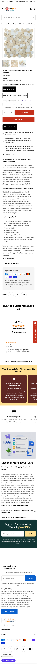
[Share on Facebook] (11, 294)
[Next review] (35, 349)
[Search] (33, 17)
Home (3, 24)
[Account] (31, 9)
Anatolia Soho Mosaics (8, 485)
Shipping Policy (21, 502)
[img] (18, 326)
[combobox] (18, 17)
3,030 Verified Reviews (18, 328)
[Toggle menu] (2, 9)
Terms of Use (24, 541)
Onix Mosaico (21, 485)
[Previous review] (2, 349)
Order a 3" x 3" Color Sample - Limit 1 (15, 95)
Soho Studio (30, 485)
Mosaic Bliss (5, 487)
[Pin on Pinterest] (24, 294)
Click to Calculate (27, 101)
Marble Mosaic (12, 24)
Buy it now (18, 119)
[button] (35, 332)
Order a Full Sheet (9, 89)
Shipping (5, 80)
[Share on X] (17, 294)
